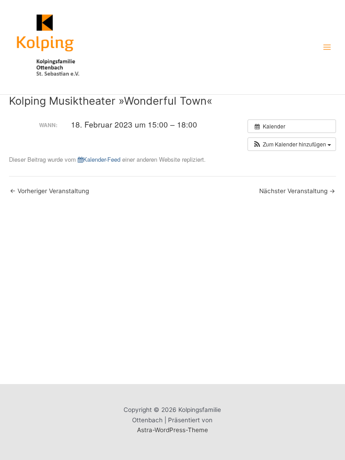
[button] (292, 144)
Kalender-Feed (101, 159)
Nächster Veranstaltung (297, 191)
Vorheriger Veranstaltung (49, 191)
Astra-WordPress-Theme (172, 429)
